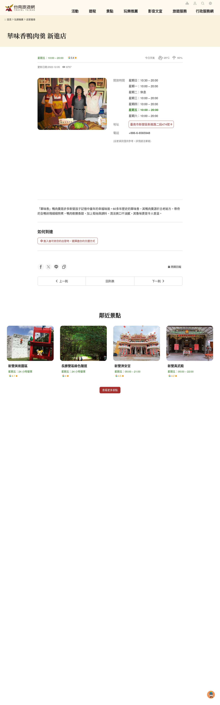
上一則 (63, 281)
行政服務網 (205, 11)
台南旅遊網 (20, 7)
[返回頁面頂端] (211, 700)
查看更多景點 (110, 390)
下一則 (156, 281)
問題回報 (176, 267)
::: (182, 2)
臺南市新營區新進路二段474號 (150, 124)
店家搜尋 (30, 19)
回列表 (110, 281)
